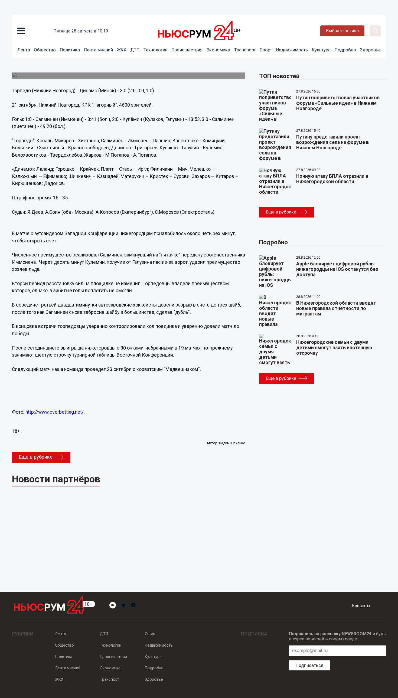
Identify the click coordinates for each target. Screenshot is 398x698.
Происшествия (187, 49)
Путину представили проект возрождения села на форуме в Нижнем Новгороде (332, 142)
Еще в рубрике (36, 457)
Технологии (155, 49)
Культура (321, 49)
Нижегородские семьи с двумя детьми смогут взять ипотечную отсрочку (334, 348)
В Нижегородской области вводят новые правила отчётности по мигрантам (336, 308)
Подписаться (309, 665)
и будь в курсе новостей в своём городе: (337, 636)
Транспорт (245, 49)
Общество (45, 49)
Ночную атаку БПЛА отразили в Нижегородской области (332, 178)
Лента (23, 49)
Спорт (266, 49)
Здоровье (370, 49)
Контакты (361, 606)
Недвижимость (292, 49)
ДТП (134, 49)
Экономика (218, 49)
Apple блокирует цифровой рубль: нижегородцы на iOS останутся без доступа (337, 269)
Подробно (345, 49)
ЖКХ (121, 49)
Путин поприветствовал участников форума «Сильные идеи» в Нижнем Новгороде (338, 103)
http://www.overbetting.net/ (54, 412)
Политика (70, 49)
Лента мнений (98, 49)
